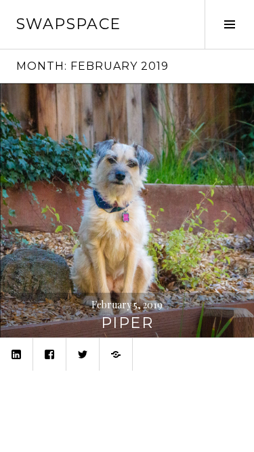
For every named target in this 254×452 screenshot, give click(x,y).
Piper (127, 323)
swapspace (68, 24)
